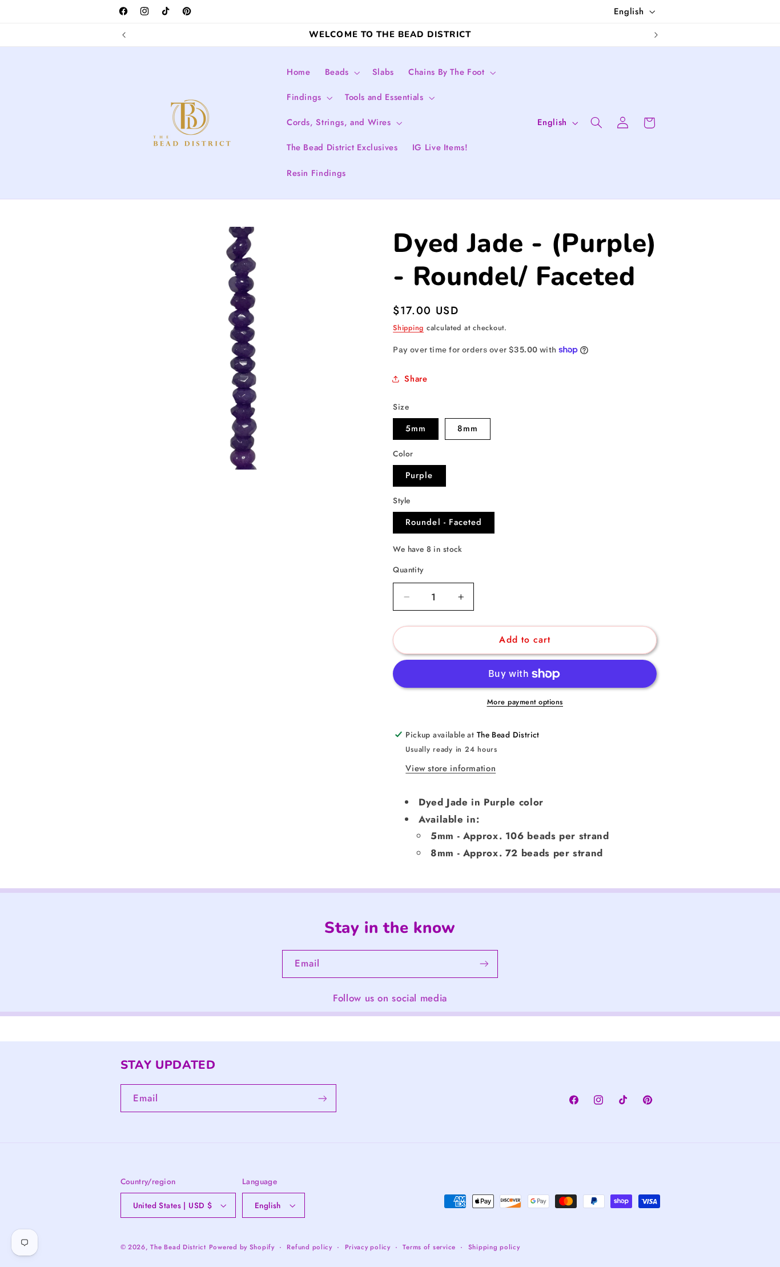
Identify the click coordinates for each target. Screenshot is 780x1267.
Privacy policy (368, 1247)
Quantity (408, 569)
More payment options (525, 702)
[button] (341, 72)
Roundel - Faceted (443, 522)
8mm (467, 428)
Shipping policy (494, 1247)
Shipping (408, 328)
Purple (419, 475)
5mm (415, 428)
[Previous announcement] (123, 34)
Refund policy (309, 1247)
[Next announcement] (656, 34)
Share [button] (415, 378)
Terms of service (429, 1247)
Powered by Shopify (242, 1247)
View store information (450, 768)
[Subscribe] (484, 964)
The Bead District (178, 1247)
